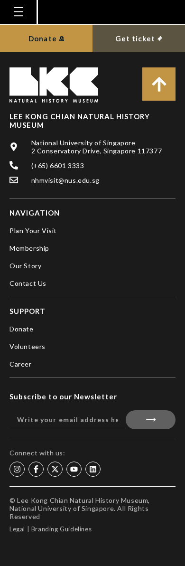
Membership (29, 248)
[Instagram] (17, 469)
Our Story (25, 266)
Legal (17, 529)
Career (20, 364)
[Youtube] (74, 469)
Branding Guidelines (61, 529)
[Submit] (151, 419)
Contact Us (27, 283)
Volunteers (27, 346)
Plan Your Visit (33, 230)
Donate (21, 329)
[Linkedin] (93, 469)
